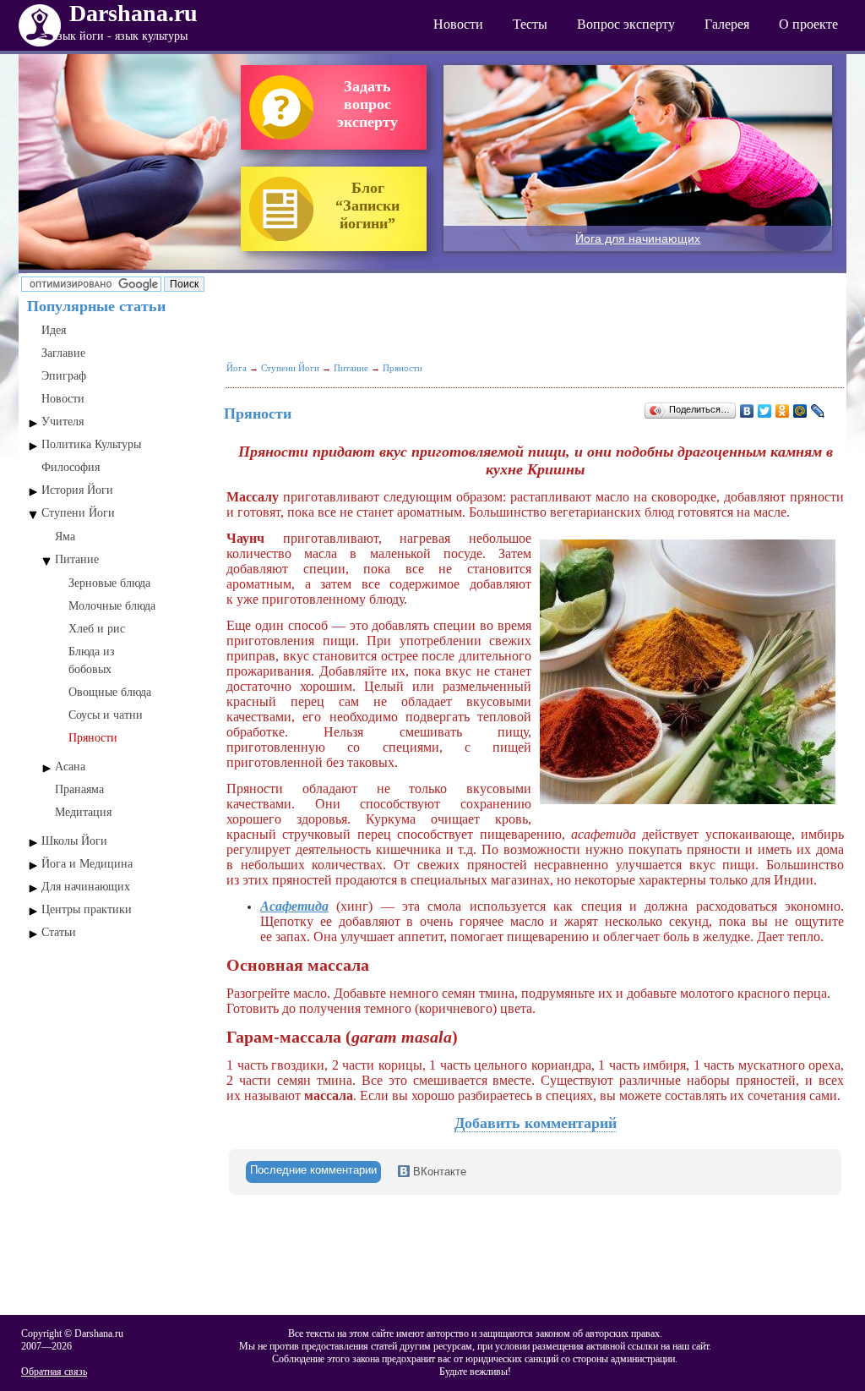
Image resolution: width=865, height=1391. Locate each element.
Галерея (727, 24)
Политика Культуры (91, 444)
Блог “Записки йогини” (367, 205)
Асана (70, 766)
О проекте (808, 24)
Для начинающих (85, 886)
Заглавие (63, 353)
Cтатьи (58, 932)
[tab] (313, 1172)
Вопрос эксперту (626, 24)
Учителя (62, 421)
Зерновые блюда (109, 583)
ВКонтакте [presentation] (438, 1171)
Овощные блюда (109, 692)
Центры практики (86, 909)
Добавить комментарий (535, 1122)
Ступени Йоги (78, 513)
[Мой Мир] (800, 411)
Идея (53, 330)
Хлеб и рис (96, 628)
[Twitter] (765, 411)
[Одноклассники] (783, 411)
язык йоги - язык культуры (120, 36)
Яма (65, 536)
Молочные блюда (111, 606)
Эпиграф (63, 376)
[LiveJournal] (818, 411)
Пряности (92, 737)
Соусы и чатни (105, 715)
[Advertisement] (118, 1036)
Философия (70, 467)
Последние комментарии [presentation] (313, 1170)
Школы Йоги (74, 841)
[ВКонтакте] (747, 411)
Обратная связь (54, 1371)
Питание (77, 559)
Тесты (530, 24)
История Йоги (77, 490)
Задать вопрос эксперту (367, 104)
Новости (458, 24)
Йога (236, 368)
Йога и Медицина (87, 863)
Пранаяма (79, 789)
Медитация (83, 812)
